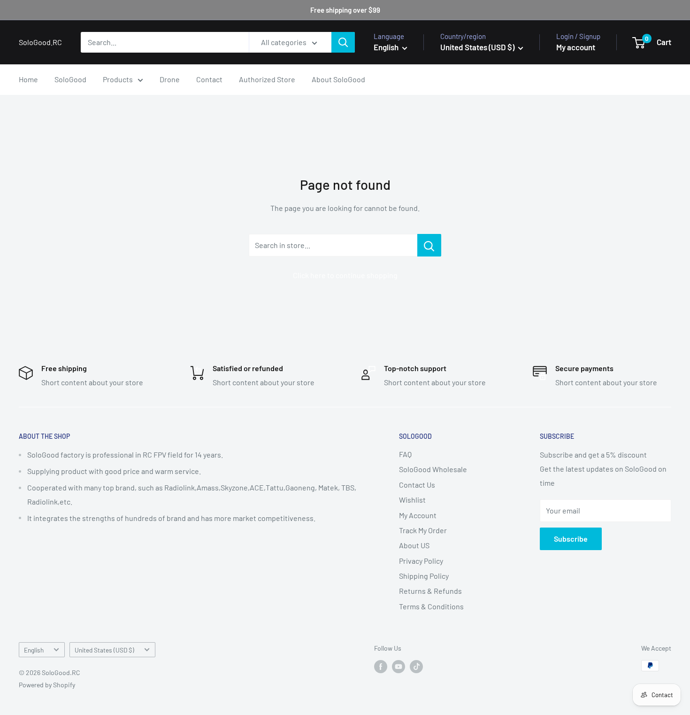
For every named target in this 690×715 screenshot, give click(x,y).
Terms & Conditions (431, 606)
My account (575, 47)
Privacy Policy (421, 560)
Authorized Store (267, 79)
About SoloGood (338, 79)
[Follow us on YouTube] (398, 666)
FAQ (405, 454)
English (34, 650)
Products (118, 79)
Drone (170, 79)
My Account (418, 515)
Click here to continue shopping (345, 275)
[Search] (343, 42)
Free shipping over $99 (345, 10)
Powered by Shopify (47, 685)
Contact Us (417, 484)
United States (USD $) (104, 650)
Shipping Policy (424, 575)
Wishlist (412, 499)
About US (414, 545)
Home (28, 79)
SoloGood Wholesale (433, 469)
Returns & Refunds (430, 590)
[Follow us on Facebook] (380, 666)
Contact (209, 79)
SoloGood (70, 79)
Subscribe (571, 538)
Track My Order (423, 530)
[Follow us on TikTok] (416, 666)
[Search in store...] (429, 245)
